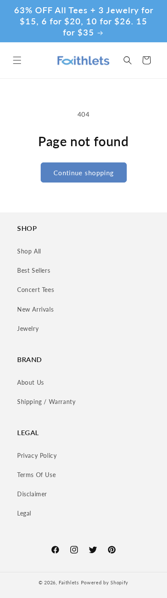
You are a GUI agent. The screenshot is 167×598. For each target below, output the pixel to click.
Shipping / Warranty (46, 401)
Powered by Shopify (105, 582)
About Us (30, 382)
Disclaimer (32, 494)
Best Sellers (33, 270)
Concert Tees (35, 289)
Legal (24, 513)
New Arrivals (35, 309)
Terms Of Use (36, 474)
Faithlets (69, 582)
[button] (17, 60)
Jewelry (28, 328)
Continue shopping (84, 173)
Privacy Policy (37, 455)
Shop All (29, 251)
